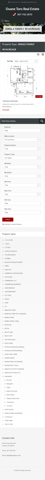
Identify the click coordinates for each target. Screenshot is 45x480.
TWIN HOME (9, 420)
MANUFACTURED (10, 310)
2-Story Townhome (11, 251)
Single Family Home (13, 398)
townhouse (8, 417)
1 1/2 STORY (9, 240)
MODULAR (8, 325)
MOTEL (7, 328)
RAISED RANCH (9, 358)
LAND (6, 303)
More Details (7, 107)
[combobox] (26, 61)
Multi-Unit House (12, 391)
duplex (7, 299)
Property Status (10, 145)
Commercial (8, 277)
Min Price (7, 182)
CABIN (7, 266)
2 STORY (7, 247)
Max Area (7, 209)
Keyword (7, 127)
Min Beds (7, 163)
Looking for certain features (13, 224)
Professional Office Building (13, 350)
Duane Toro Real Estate (22, 9)
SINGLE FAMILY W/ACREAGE (13, 413)
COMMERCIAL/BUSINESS (13, 284)
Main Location (9, 136)
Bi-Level (9, 380)
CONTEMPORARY (10, 291)
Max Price (7, 191)
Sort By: (10, 61)
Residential (8, 376)
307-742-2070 (24, 14)
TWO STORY (9, 424)
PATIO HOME (9, 343)
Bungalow (10, 384)
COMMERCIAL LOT (10, 280)
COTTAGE (8, 295)
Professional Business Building (14, 347)
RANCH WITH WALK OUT (13, 373)
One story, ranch (10, 339)
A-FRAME (7, 258)
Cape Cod (8, 269)
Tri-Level (9, 406)
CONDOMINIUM (10, 288)
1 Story (7, 244)
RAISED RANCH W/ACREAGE (14, 361)
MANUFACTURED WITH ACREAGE (15, 314)
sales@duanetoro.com (28, 2)
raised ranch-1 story (11, 365)
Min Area (7, 200)
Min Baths (8, 172)
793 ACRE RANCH (10, 255)
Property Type (9, 154)
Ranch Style (10, 395)
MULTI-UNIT (8, 336)
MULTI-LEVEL (9, 332)
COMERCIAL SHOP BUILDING (14, 273)
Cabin (8, 387)
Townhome (10, 402)
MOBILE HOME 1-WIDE (12, 321)
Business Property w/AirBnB (13, 262)
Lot (6, 306)
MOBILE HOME (9, 317)
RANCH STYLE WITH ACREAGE (14, 369)
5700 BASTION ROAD (10, 101)
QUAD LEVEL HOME (11, 354)
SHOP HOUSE (9, 409)
